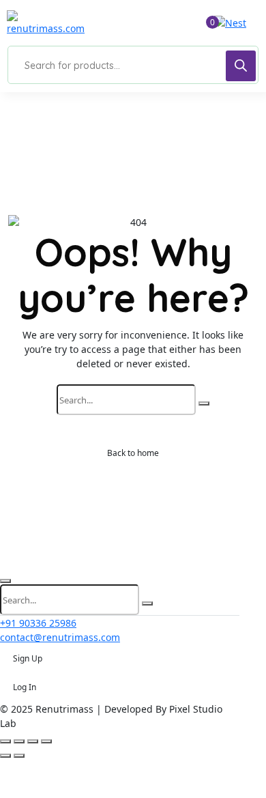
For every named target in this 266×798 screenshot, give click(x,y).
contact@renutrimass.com (60, 637)
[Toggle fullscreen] (19, 741)
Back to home (133, 453)
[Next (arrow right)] (19, 756)
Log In (24, 687)
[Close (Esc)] (46, 741)
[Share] (32, 741)
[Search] (241, 66)
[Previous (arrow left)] (5, 756)
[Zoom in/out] (5, 741)
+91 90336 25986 (38, 622)
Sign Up (27, 658)
